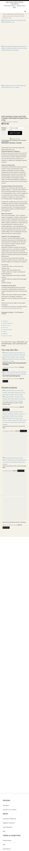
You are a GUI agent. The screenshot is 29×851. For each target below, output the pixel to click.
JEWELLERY (10, 14)
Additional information (8, 323)
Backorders (5, 333)
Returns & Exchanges (7, 329)
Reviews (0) (5, 327)
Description (5, 321)
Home (4, 14)
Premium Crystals (6, 325)
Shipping (5, 331)
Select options (6, 409)
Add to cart (15, 133)
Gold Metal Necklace (6, 343)
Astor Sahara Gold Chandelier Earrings (11, 308)
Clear (10, 129)
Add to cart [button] (5, 370)
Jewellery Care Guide (7, 335)
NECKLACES (17, 14)
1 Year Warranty (14, 4)
